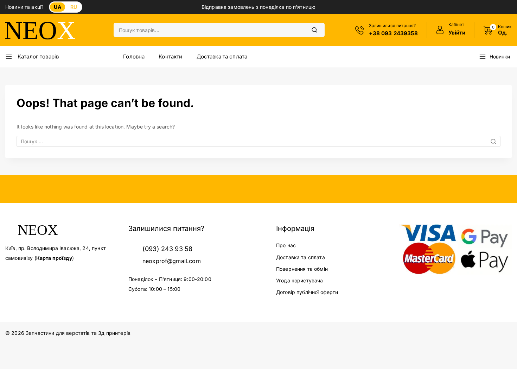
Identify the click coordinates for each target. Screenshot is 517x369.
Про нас (286, 245)
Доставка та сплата (222, 56)
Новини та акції (24, 7)
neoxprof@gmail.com (171, 260)
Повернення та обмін (302, 269)
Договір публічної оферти (307, 292)
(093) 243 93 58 (167, 248)
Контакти (170, 56)
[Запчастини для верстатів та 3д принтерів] (40, 30)
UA (57, 7)
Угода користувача (299, 280)
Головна (134, 56)
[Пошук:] (258, 141)
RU (73, 7)
